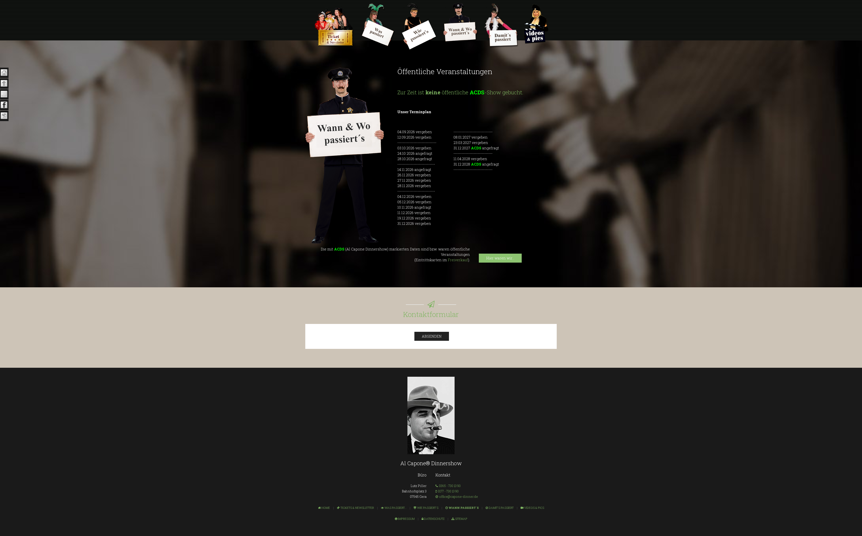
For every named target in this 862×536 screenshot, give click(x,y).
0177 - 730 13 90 (448, 491)
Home (325, 508)
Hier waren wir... (500, 258)
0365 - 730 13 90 (450, 486)
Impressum (406, 519)
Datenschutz (433, 519)
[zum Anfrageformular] (501, 25)
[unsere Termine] (460, 23)
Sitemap (460, 519)
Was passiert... (395, 508)
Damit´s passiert (501, 508)
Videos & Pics (533, 508)
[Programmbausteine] (419, 26)
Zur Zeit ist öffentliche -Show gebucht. (460, 92)
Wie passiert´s (427, 508)
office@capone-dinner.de (458, 496)
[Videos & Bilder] (536, 24)
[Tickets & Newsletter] (334, 26)
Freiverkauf (458, 259)
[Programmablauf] (378, 25)
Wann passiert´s (463, 508)
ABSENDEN (432, 336)
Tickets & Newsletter (357, 508)
